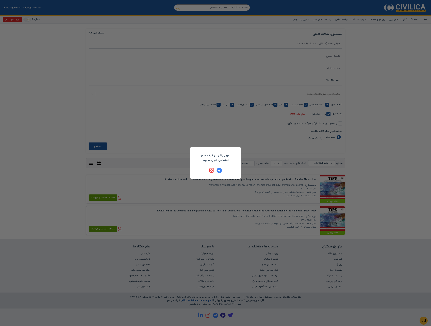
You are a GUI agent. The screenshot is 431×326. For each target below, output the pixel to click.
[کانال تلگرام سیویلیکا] (219, 170)
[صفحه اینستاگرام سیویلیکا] (211, 170)
